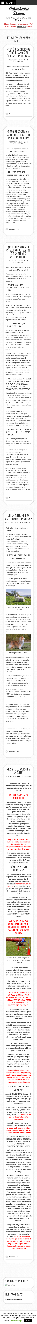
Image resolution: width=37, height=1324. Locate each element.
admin (20, 60)
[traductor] (10, 1285)
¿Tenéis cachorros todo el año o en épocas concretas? (18, 52)
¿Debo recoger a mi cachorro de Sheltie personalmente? (18, 135)
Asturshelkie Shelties (19, 11)
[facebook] (16, 20)
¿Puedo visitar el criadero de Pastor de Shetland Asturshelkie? (18, 252)
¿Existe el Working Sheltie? (18, 771)
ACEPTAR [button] (28, 1321)
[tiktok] (21, 20)
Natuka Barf (21, 26)
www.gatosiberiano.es (13, 1299)
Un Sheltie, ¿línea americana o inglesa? (18, 517)
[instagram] (19, 20)
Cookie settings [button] (16, 1321)
